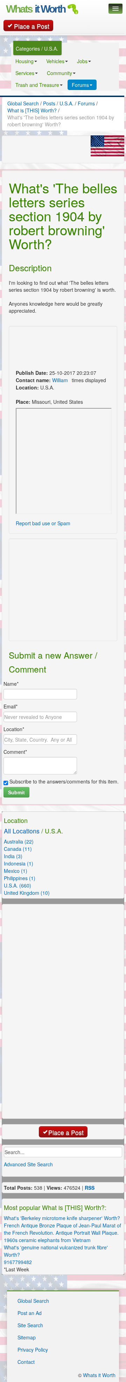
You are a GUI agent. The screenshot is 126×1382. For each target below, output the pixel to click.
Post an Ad (30, 1312)
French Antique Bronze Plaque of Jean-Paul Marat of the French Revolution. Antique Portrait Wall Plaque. (62, 1229)
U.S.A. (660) (17, 885)
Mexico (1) (15, 870)
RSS (89, 1187)
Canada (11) (18, 848)
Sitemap (27, 1337)
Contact (26, 1361)
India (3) (13, 856)
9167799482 (18, 1261)
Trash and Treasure (37, 84)
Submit (16, 792)
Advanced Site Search (28, 1164)
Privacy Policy (33, 1349)
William (60, 380)
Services (24, 72)
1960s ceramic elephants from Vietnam (47, 1239)
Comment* (15, 751)
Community (59, 72)
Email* (11, 706)
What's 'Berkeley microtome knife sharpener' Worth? (62, 1217)
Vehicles (55, 61)
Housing (24, 61)
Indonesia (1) (18, 863)
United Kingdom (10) (27, 892)
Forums (80, 84)
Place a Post (31, 26)
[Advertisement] (49, 348)
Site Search (30, 1325)
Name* (11, 683)
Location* (14, 729)
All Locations (22, 830)
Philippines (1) (19, 878)
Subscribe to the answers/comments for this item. (63, 781)
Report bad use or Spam (43, 523)
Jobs (82, 61)
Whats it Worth (99, 1375)
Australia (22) (19, 841)
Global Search (33, 1300)
